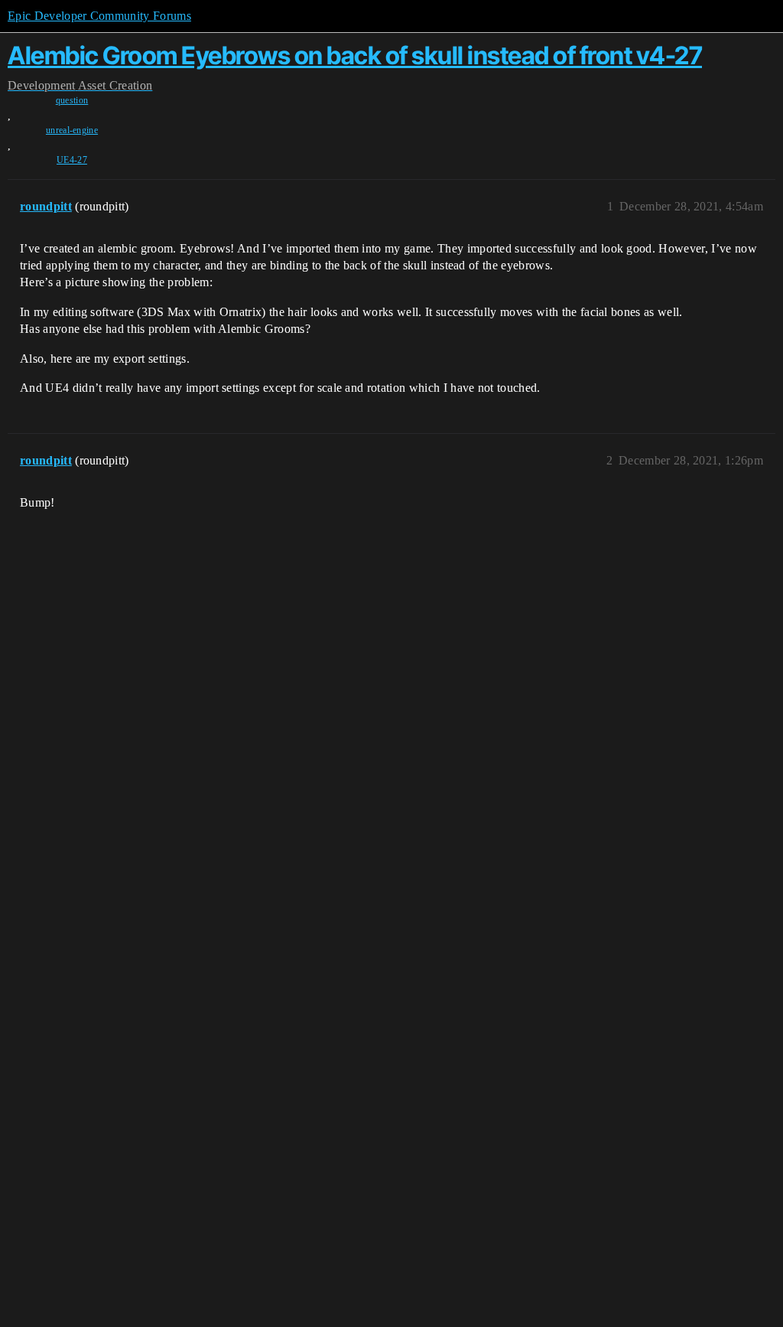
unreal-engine (72, 130)
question (72, 100)
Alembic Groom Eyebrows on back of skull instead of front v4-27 (355, 55)
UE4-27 (72, 160)
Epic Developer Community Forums (99, 15)
